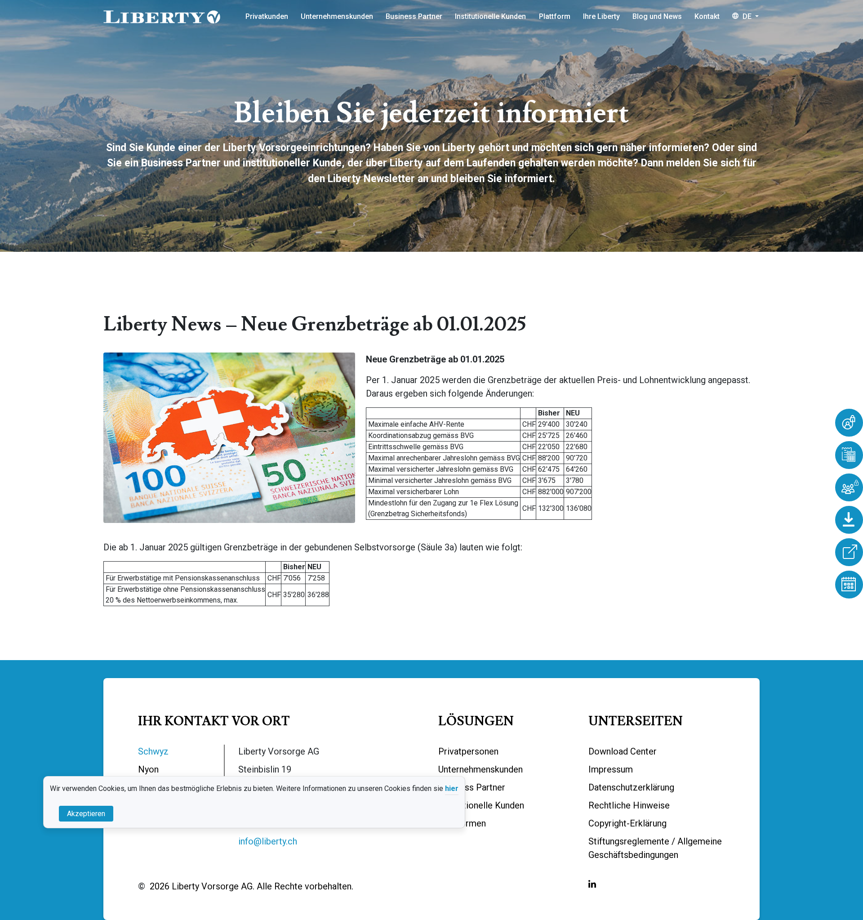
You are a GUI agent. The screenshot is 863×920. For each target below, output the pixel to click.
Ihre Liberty (601, 16)
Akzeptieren (86, 813)
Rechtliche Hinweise (629, 805)
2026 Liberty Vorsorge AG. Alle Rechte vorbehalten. (251, 886)
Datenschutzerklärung (631, 787)
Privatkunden (266, 16)
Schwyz (153, 751)
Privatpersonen (468, 751)
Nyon (148, 769)
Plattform (554, 16)
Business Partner (414, 16)
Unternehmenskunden (337, 16)
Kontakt (707, 16)
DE (747, 16)
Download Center (622, 751)
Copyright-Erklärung (627, 823)
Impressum (610, 769)
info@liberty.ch (267, 841)
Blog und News (657, 16)
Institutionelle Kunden (490, 16)
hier (451, 788)
